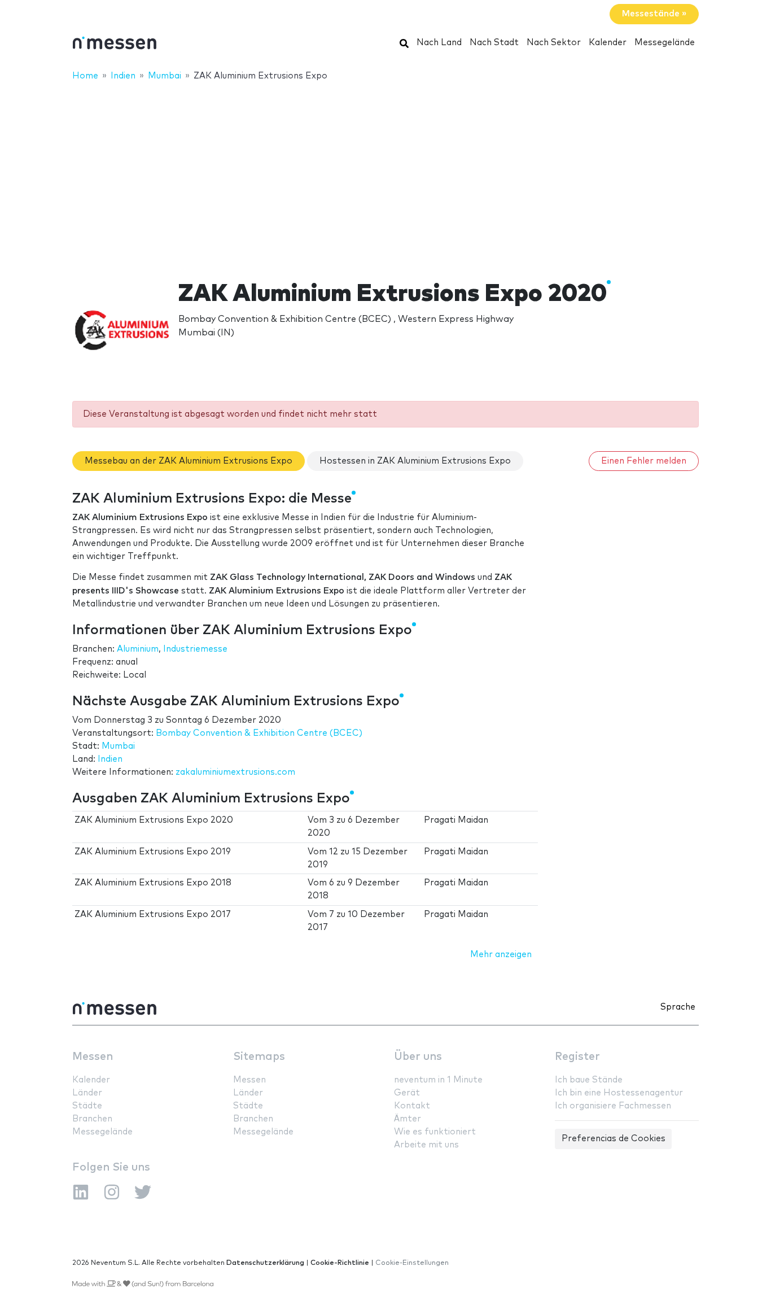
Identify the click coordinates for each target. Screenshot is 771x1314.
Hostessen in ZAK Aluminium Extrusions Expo (415, 461)
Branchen (92, 1119)
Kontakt (412, 1106)
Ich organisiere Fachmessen (613, 1106)
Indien (110, 759)
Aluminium (138, 649)
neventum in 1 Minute (438, 1080)
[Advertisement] (385, 173)
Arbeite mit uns (426, 1145)
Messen (92, 1056)
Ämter (407, 1119)
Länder (87, 1093)
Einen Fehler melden (643, 461)
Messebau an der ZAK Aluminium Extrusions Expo (188, 461)
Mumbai (118, 746)
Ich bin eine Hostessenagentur (619, 1093)
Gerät (407, 1093)
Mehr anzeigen (501, 954)
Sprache (677, 1007)
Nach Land (439, 42)
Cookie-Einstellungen (412, 1263)
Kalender (608, 42)
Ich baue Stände (589, 1080)
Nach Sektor (554, 42)
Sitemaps (259, 1056)
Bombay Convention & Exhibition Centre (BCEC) (259, 733)
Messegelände (664, 42)
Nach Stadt (494, 42)
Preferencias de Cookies (613, 1138)
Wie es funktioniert (435, 1132)
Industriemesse (195, 649)
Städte (87, 1106)
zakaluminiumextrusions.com (235, 772)
